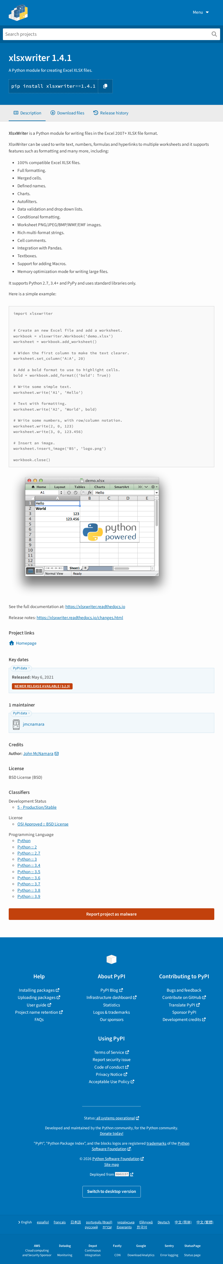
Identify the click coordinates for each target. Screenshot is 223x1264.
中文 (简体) (183, 1222)
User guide (36, 1005)
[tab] (27, 113)
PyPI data (20, 668)
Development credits (182, 1019)
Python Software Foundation (115, 1158)
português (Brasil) (99, 1222)
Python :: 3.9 (28, 896)
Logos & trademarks (111, 1012)
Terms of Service (109, 1052)
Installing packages (37, 990)
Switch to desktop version (111, 1191)
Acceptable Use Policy (109, 1081)
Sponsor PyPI (184, 1012)
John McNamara (38, 753)
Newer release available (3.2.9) (42, 686)
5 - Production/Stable (37, 807)
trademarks (156, 1143)
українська (125, 1222)
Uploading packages (36, 997)
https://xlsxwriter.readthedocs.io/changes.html (80, 617)
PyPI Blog (109, 990)
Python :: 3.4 (28, 865)
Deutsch (164, 1222)
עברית (107, 1227)
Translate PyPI (182, 1005)
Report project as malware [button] (111, 914)
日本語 (76, 1222)
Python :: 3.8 (28, 890)
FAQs (39, 1019)
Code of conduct (109, 1067)
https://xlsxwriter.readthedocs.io (95, 606)
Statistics (111, 1005)
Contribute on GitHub (181, 997)
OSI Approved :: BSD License (43, 824)
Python (23, 840)
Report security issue (112, 1059)
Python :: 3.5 (28, 872)
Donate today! (111, 1133)
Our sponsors (111, 1019)
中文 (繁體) (205, 1222)
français (60, 1222)
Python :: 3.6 (28, 878)
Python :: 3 (27, 859)
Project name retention (36, 1012)
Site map (111, 1164)
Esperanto (124, 1227)
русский (91, 1227)
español (43, 1222)
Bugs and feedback (184, 990)
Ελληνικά (146, 1222)
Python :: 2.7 (28, 853)
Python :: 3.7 (28, 884)
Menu (198, 12)
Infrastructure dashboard (109, 997)
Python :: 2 (27, 847)
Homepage (26, 643)
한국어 (142, 1227)
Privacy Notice (109, 1074)
